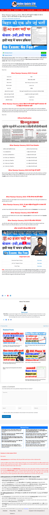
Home (2, 10)
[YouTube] (11, 319)
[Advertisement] (24, 186)
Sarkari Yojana (40, 10)
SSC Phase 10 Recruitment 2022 (33, 362)
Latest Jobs (8, 10)
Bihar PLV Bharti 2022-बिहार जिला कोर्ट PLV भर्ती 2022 (35, 346)
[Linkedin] (10, 295)
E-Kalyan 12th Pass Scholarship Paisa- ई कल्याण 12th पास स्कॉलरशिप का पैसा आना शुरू (12, 346)
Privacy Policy (13, 510)
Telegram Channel (8, 55)
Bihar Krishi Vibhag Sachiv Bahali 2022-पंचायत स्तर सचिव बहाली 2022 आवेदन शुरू (13, 363)
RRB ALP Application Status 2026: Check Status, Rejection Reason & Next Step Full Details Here (36, 445)
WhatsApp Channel (8, 52)
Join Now (44, 52)
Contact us (12, 513)
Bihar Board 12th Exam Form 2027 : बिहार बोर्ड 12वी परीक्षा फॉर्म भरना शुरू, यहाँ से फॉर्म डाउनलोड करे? (12, 434)
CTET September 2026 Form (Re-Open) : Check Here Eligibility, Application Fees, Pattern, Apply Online (36, 434)
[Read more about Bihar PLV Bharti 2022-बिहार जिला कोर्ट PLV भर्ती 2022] (35, 338)
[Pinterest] (7, 295)
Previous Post (3, 326)
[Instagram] (8, 319)
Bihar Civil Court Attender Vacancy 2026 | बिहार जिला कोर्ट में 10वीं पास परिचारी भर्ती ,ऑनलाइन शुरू (12, 441)
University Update (31, 10)
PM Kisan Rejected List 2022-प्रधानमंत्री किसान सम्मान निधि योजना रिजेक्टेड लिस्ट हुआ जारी (35, 380)
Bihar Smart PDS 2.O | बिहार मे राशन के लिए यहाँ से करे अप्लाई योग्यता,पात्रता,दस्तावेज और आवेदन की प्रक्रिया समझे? (36, 437)
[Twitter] (5, 295)
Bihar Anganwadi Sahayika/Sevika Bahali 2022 (12, 368)
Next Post (46, 326)
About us (20, 510)
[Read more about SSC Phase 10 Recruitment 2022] (35, 355)
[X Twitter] (3, 319)
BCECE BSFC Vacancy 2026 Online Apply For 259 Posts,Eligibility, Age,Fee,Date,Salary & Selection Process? (12, 430)
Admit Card (16, 10)
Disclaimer (5, 510)
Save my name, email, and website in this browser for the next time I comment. (21, 412)
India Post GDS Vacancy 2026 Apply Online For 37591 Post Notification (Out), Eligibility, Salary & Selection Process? (12, 446)
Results (22, 10)
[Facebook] (2, 295)
